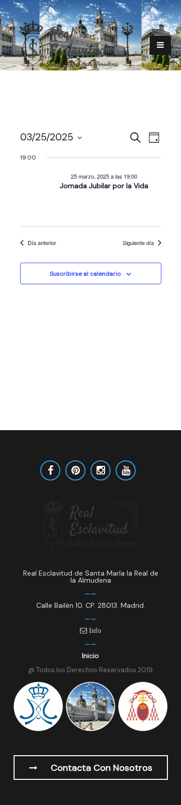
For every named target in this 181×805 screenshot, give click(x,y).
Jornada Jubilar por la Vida (104, 185)
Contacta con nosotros (100, 768)
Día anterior (42, 243)
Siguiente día (138, 243)
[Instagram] (100, 470)
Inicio (90, 655)
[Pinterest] (75, 470)
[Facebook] (50, 470)
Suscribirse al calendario (85, 274)
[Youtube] (126, 470)
